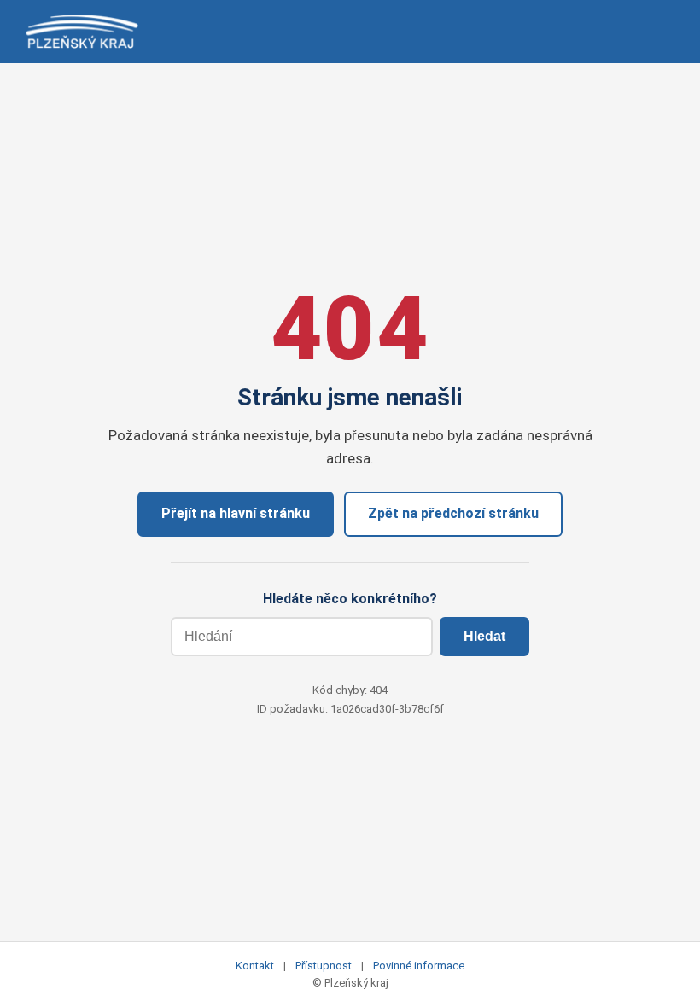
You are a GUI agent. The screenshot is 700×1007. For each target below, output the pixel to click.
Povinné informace (418, 965)
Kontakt (255, 965)
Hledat (484, 636)
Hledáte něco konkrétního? (350, 599)
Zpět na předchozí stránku (453, 513)
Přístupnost (323, 965)
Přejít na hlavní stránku (235, 513)
